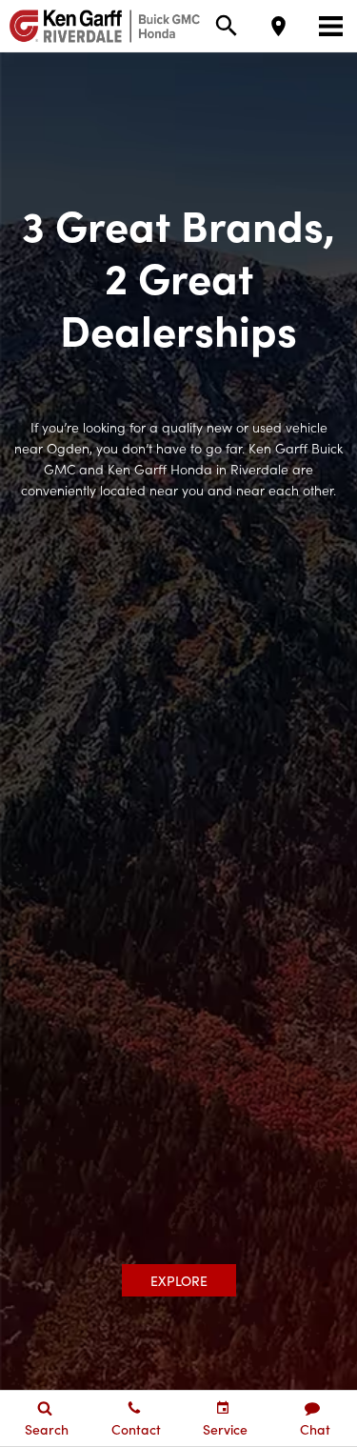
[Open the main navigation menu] (331, 26)
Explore (179, 1280)
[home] (100, 23)
